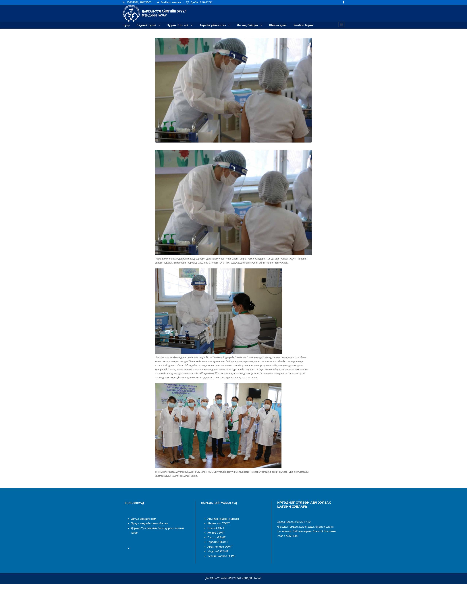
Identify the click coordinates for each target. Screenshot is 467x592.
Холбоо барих (303, 25)
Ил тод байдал (247, 25)
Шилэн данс (278, 25)
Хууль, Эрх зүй (177, 25)
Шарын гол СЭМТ (218, 523)
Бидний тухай (146, 25)
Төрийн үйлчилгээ (213, 25)
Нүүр (126, 25)
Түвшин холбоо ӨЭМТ (221, 556)
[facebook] (343, 2)
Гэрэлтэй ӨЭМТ (217, 541)
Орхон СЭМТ (215, 528)
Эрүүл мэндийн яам (143, 518)
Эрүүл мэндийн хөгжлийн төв (149, 523)
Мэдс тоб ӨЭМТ (217, 551)
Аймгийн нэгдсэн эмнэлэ (222, 518)
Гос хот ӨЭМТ (216, 537)
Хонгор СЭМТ (216, 532)
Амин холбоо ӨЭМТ (220, 546)
